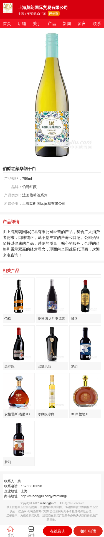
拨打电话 (88, 531)
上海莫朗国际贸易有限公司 (43, 203)
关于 (37, 23)
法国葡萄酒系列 (34, 195)
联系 (97, 23)
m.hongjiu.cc (48, 503)
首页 (7, 23)
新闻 (67, 23)
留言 (82, 23)
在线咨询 (57, 531)
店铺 (22, 23)
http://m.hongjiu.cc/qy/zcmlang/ (44, 495)
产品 (52, 23)
